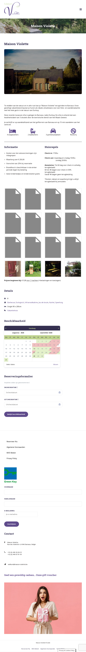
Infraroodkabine (31, 302)
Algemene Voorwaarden (16, 447)
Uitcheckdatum (11, 399)
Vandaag (32, 328)
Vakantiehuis (12, 310)
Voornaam (8, 487)
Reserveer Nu (12, 441)
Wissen (55, 364)
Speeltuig (59, 302)
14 (34, 349)
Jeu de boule (43, 302)
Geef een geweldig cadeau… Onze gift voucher (30, 575)
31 (6, 360)
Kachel (51, 302)
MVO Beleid (11, 453)
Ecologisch (20, 302)
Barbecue (11, 302)
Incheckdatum (11, 387)
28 (34, 356)
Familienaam (9, 499)
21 (34, 352)
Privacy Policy (12, 458)
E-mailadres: (9, 511)
